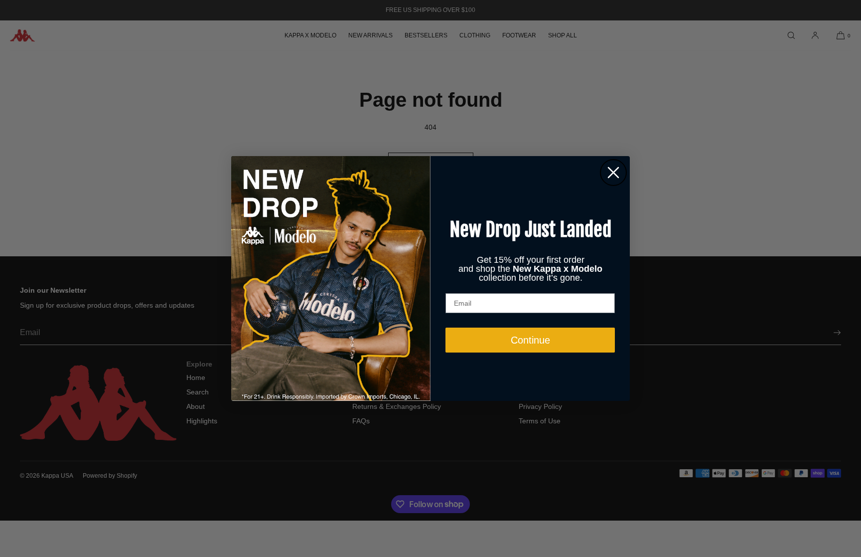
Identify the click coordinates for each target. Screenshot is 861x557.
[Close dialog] (613, 172)
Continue (530, 340)
